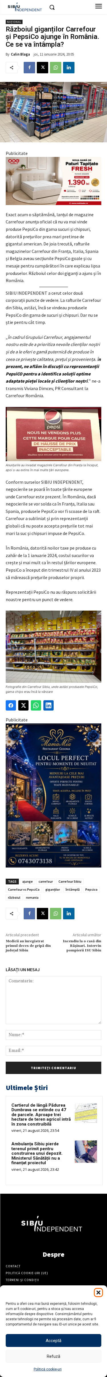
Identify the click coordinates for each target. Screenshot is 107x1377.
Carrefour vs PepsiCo (24, 889)
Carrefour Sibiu (69, 881)
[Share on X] (23, 705)
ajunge (27, 881)
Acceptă (53, 1340)
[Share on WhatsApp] (36, 705)
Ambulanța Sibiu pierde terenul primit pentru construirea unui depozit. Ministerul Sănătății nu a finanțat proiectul (36, 1153)
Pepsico (91, 889)
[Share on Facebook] (11, 705)
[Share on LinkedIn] (48, 705)
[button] (98, 1292)
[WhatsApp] (55, 67)
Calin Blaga (20, 54)
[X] (42, 67)
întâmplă (73, 889)
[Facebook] (29, 67)
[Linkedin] (68, 67)
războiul (14, 897)
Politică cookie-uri (48, 1369)
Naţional (14, 22)
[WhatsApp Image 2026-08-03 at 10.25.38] (53, 181)
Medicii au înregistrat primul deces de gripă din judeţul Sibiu (28, 946)
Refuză (53, 1356)
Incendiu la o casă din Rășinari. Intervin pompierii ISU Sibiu (82, 946)
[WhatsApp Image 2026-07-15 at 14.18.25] (53, 795)
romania (32, 897)
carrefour (46, 881)
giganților (52, 889)
